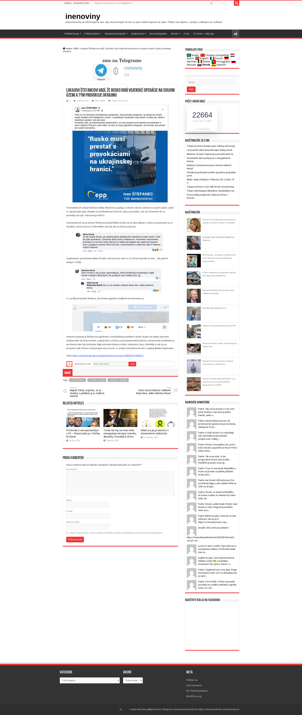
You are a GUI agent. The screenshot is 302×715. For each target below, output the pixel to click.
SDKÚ (102, 101)
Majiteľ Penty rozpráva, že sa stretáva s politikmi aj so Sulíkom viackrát (87, 392)
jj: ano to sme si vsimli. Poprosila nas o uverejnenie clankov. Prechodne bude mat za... (217, 549)
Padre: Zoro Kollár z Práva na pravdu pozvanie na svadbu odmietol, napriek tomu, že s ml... (217, 584)
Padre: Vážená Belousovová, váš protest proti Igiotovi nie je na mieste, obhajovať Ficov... (217, 423)
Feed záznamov (194, 685)
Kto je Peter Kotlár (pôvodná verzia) (214, 308)
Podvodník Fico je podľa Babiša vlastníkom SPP (219, 326)
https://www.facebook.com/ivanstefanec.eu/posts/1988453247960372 (108, 355)
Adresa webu (73, 522)
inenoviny (82, 16)
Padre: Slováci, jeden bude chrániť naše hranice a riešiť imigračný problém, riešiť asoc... (217, 507)
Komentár (72, 469)
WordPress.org (194, 696)
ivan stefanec (78, 380)
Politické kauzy (71, 33)
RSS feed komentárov (197, 690)
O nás (186, 33)
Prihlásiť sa (191, 680)
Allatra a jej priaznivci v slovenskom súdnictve (154, 432)
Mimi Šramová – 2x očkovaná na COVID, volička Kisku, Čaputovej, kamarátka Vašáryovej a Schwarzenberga (219, 258)
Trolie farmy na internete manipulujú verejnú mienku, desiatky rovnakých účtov (120, 433)
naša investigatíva (158, 33)
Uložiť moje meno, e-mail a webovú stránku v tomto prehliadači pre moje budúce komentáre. (116, 532)
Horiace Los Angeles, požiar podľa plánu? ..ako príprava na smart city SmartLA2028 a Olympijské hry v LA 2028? (219, 382)
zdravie (174, 33)
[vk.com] (216, 3)
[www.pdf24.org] (69, 364)
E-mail (69, 511)
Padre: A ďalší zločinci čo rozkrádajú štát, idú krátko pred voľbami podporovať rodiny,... (216, 435)
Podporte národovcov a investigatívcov (113, 3)
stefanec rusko (97, 380)
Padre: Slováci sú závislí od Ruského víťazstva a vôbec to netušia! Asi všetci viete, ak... (217, 495)
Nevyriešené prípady (115, 33)
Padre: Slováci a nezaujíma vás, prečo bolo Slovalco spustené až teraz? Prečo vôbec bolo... (217, 447)
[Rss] (211, 3)
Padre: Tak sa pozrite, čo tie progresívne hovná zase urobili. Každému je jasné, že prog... (214, 459)
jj (69, 101)
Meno (69, 500)
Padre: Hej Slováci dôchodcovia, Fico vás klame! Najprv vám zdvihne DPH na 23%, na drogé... (217, 483)
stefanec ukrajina (118, 380)
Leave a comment (120, 101)
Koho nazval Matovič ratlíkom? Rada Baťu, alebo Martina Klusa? (153, 391)
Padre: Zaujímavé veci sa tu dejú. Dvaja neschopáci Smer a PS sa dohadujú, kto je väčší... (217, 572)
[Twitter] (215, 3)
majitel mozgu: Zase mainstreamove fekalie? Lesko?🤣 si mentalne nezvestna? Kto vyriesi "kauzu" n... (216, 560)
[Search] (236, 3)
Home (68, 48)
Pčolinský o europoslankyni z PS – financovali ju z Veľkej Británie (83, 433)
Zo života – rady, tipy (203, 33)
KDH (76, 48)
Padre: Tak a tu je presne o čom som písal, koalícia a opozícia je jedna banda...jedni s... (216, 412)
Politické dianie (91, 33)
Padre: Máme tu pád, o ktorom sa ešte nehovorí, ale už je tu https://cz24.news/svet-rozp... (217, 519)
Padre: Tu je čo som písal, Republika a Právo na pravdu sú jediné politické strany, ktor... (217, 471)
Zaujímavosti (137, 33)
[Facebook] (123, 709)
